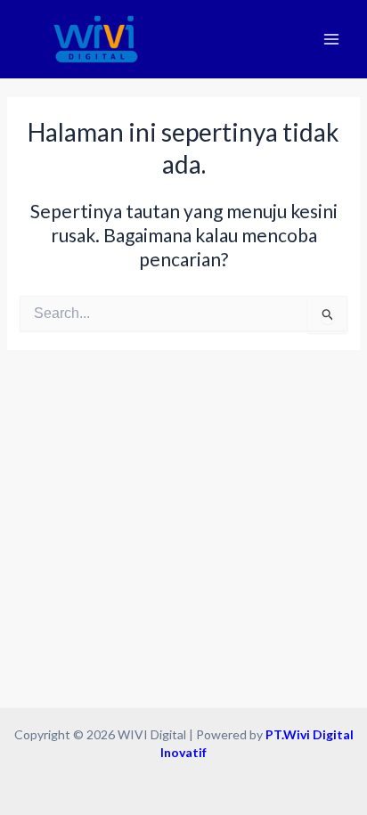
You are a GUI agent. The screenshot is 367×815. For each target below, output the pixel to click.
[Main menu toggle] (331, 39)
